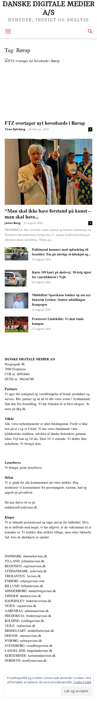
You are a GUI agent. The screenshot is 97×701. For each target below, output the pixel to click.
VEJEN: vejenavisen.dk (20, 605)
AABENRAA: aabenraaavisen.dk (27, 610)
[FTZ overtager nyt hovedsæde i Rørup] (48, 87)
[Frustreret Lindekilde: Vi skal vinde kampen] (16, 324)
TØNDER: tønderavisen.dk (23, 596)
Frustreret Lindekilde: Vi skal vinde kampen (58, 321)
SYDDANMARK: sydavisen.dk (26, 571)
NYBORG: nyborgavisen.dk (23, 640)
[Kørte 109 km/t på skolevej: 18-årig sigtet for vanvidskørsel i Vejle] (16, 278)
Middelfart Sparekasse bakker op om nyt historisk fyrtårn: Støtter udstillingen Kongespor (61, 299)
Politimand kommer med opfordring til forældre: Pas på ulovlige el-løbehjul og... (61, 252)
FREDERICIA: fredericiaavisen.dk (28, 615)
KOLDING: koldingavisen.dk (24, 620)
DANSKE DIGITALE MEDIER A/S (30, 359)
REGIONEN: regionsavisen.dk (25, 566)
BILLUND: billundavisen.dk (24, 586)
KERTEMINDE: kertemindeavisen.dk (30, 655)
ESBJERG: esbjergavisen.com (24, 581)
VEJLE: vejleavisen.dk (20, 625)
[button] (8, 31)
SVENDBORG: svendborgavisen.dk (29, 645)
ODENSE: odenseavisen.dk (23, 635)
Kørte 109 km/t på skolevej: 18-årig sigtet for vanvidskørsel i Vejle (61, 274)
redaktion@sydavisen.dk (21, 507)
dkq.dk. (21, 408)
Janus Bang (12, 223)
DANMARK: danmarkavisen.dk (26, 556)
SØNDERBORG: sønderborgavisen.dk (30, 591)
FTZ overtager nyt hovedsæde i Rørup (45, 122)
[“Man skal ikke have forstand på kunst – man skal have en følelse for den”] (48, 172)
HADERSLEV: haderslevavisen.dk (28, 600)
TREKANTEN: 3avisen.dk (23, 576)
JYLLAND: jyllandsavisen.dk (24, 561)
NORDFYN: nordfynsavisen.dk (26, 660)
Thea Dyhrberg (15, 129)
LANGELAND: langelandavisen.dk (28, 650)
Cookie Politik (82, 682)
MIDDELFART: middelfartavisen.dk (29, 630)
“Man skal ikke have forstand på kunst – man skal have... (48, 213)
